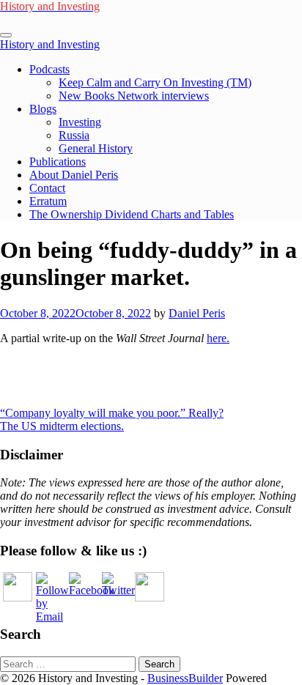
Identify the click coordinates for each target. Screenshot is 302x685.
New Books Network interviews (134, 95)
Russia (74, 135)
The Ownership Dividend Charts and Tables (131, 214)
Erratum (48, 201)
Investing (80, 122)
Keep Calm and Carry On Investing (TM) (155, 82)
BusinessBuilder (185, 678)
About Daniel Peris (73, 175)
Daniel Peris (197, 313)
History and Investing (50, 44)
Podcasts (49, 69)
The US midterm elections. (62, 426)
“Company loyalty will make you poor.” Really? (112, 413)
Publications (57, 161)
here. (218, 338)
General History (96, 148)
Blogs (42, 109)
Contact (47, 188)
